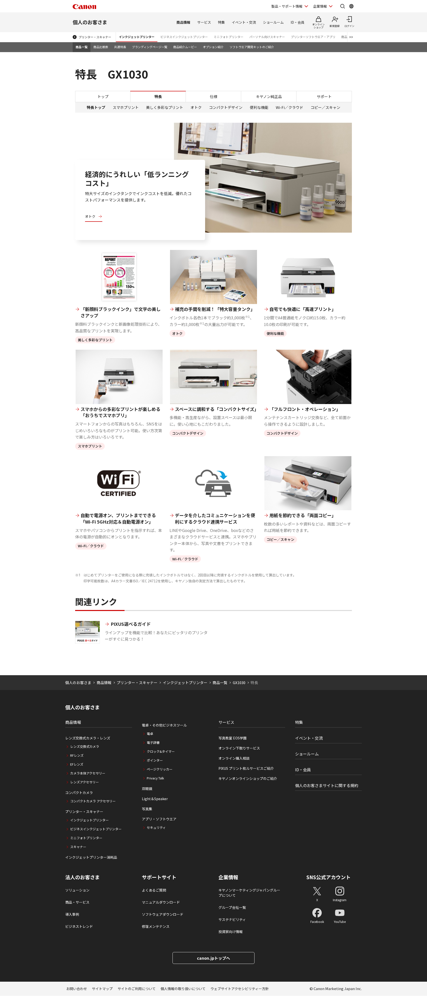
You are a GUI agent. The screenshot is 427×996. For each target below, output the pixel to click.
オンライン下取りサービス (239, 748)
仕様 (213, 96)
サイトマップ (102, 988)
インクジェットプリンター (136, 37)
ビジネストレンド (79, 926)
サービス (204, 22)
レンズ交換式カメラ (84, 746)
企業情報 (320, 6)
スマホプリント (126, 107)
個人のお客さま (90, 22)
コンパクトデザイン (225, 107)
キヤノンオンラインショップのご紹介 (247, 778)
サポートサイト (159, 877)
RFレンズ (77, 755)
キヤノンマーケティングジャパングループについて (249, 893)
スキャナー (78, 846)
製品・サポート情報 (286, 6)
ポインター (155, 760)
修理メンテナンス (156, 926)
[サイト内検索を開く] (342, 6)
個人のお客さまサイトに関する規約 (326, 785)
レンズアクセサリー (84, 782)
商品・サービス (77, 902)
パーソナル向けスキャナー (267, 37)
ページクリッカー (159, 769)
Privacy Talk (155, 778)
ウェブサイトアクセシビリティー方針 (240, 988)
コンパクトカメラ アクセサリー (93, 801)
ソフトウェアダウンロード (162, 914)
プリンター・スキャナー (95, 37)
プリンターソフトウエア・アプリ (313, 37)
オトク (196, 107)
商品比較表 (100, 47)
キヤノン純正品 (269, 96)
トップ (102, 96)
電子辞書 (153, 742)
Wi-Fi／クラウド (289, 107)
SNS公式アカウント (328, 877)
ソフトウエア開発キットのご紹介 (252, 47)
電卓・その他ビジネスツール (164, 725)
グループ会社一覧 (232, 907)
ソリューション (77, 890)
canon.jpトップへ (213, 958)
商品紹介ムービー (185, 47)
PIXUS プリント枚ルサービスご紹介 (246, 768)
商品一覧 (81, 47)
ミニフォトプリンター (228, 37)
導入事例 (72, 914)
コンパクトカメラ (79, 792)
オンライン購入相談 (234, 758)
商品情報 (183, 22)
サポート (324, 96)
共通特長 (120, 47)
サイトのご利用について (137, 988)
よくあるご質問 (154, 890)
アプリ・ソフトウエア (159, 818)
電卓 (150, 733)
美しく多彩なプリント (164, 107)
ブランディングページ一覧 (149, 47)
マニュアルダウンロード (161, 902)
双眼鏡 (147, 788)
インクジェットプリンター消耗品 (91, 857)
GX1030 (239, 682)
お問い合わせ (76, 988)
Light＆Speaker (155, 798)
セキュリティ (156, 827)
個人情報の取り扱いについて (183, 988)
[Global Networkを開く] (351, 6)
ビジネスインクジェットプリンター (184, 37)
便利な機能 (259, 107)
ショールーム (273, 22)
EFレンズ (76, 764)
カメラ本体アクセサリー (87, 773)
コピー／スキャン (325, 107)
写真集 (147, 808)
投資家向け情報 (230, 931)
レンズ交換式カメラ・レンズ (87, 737)
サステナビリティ (232, 919)
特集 (221, 22)
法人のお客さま (82, 877)
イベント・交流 (244, 22)
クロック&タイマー (161, 751)
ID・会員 (297, 22)
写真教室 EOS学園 (232, 737)
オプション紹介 (213, 47)
